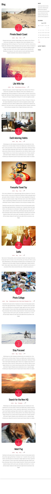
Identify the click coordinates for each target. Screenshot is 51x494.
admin (13, 37)
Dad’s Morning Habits (18, 138)
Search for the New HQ (18, 399)
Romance (23, 87)
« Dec (39, 42)
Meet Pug (18, 449)
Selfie (18, 251)
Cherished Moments (18, 87)
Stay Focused (18, 350)
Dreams (20, 353)
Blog (17, 37)
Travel (20, 37)
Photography (26, 301)
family (20, 141)
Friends (20, 301)
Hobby (23, 301)
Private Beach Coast (18, 34)
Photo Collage (18, 297)
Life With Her (18, 83)
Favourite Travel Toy (18, 187)
